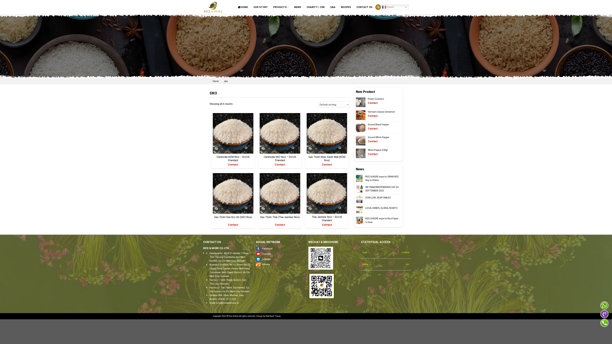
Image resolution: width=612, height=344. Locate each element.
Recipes (346, 7)
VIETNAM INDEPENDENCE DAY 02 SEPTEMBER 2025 (382, 189)
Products (280, 7)
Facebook (267, 248)
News (297, 7)
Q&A (332, 7)
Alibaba (266, 264)
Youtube (266, 253)
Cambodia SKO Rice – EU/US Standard (280, 158)
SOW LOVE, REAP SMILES (378, 197)
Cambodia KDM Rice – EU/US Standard (233, 158)
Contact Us (364, 7)
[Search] (378, 7)
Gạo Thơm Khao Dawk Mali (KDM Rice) (327, 158)
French (390, 7)
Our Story (260, 7)
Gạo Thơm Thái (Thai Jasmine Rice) (280, 217)
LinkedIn (266, 259)
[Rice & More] (213, 7)
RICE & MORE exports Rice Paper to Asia (381, 220)
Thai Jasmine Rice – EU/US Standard (327, 218)
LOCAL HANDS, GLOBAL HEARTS (381, 208)
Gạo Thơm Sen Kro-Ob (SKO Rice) (233, 217)
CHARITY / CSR (316, 7)
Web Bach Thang (273, 316)
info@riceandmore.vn (227, 302)
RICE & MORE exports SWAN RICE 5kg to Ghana (382, 178)
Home (244, 7)
